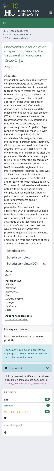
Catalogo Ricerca (18, 31)
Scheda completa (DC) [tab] (22, 263)
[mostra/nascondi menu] (51, 12)
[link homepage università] (21, 12)
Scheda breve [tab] (16, 251)
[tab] (44, 263)
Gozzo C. (11, 60)
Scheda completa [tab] (19, 257)
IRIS (4, 31)
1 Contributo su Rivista (18, 34)
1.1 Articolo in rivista (16, 38)
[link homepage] (11, 5)
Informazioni (14, 368)
